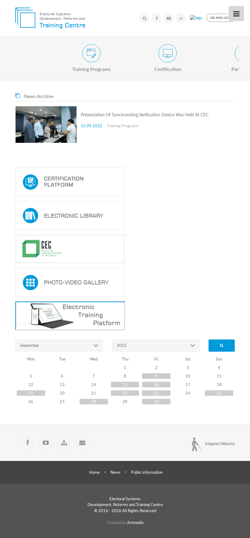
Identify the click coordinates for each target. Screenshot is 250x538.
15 (125, 384)
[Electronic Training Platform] (125, 315)
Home (94, 472)
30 (156, 401)
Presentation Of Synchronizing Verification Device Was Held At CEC (145, 114)
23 (156, 393)
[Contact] (82, 443)
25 (219, 393)
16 (156, 384)
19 (30, 393)
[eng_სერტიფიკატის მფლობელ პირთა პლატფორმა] (125, 181)
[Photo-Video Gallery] (125, 282)
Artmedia (135, 522)
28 (93, 401)
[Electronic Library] (125, 215)
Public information (146, 472)
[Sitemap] (64, 443)
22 (125, 393)
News (115, 472)
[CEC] (125, 248)
